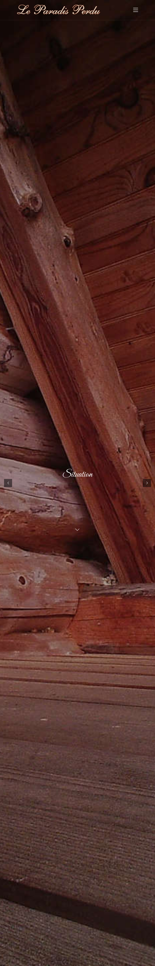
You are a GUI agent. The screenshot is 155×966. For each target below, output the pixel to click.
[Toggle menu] (135, 10)
